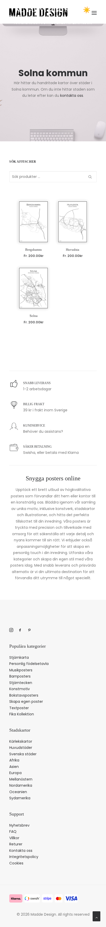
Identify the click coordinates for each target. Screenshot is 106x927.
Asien (14, 766)
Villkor (14, 838)
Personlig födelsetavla (29, 663)
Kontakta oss (20, 850)
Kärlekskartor (20, 741)
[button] (33, 221)
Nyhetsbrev (19, 825)
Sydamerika (19, 798)
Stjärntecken (20, 682)
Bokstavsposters (23, 695)
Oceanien (18, 791)
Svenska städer (23, 754)
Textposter (19, 708)
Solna (34, 316)
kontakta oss (71, 95)
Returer (15, 844)
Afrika (14, 760)
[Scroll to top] (96, 916)
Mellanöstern (20, 779)
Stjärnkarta (19, 657)
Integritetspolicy (23, 856)
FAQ (12, 831)
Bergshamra (33, 250)
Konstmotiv (19, 688)
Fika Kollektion (21, 714)
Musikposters (20, 670)
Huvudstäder (20, 747)
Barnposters (20, 676)
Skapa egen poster (26, 701)
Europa (15, 772)
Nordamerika (20, 785)
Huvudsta (72, 250)
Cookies (16, 863)
